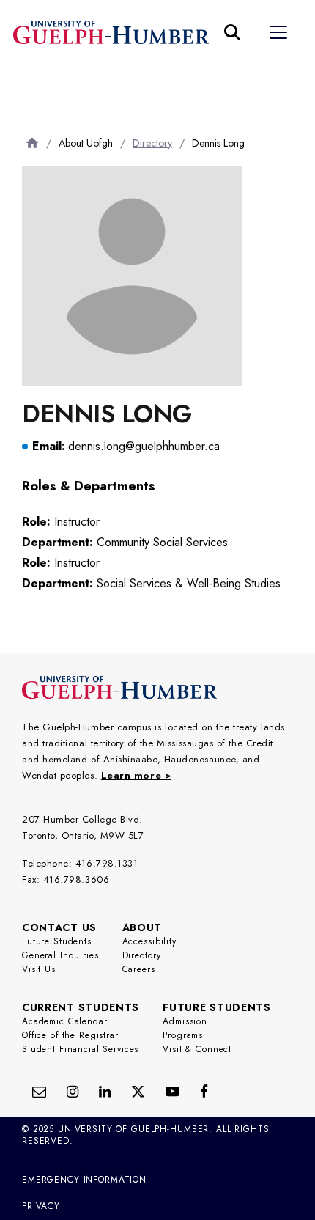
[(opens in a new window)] (105, 1091)
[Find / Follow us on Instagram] (72, 1091)
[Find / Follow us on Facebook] (204, 1091)
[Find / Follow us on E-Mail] (39, 1091)
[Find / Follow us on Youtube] (172, 1091)
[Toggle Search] (232, 32)
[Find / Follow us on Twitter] (138, 1091)
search (35, 88)
